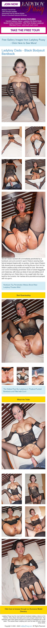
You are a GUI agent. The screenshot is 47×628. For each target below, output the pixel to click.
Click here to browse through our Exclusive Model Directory (23, 610)
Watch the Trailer (23, 399)
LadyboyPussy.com (26, 626)
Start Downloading (23, 295)
